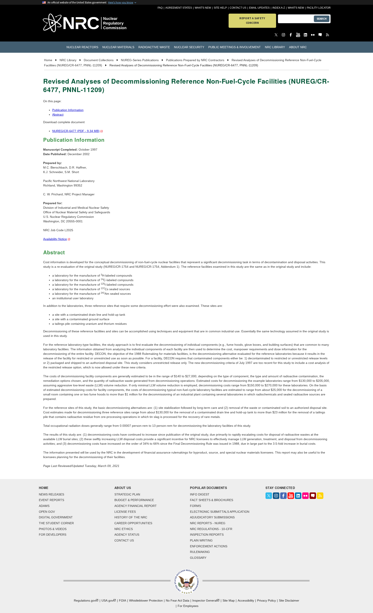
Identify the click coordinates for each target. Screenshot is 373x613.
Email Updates (259, 7)
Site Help (220, 7)
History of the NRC (130, 517)
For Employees (188, 606)
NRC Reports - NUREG (207, 523)
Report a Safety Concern (252, 20)
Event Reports (51, 500)
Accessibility (246, 600)
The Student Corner (56, 523)
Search (322, 19)
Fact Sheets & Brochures (211, 500)
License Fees (125, 511)
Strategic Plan (127, 494)
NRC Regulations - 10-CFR (211, 529)
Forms (195, 506)
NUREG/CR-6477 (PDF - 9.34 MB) (76, 131)
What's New (203, 7)
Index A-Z (278, 7)
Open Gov (47, 511)
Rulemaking (200, 552)
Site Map (229, 600)
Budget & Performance (134, 500)
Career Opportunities (133, 523)
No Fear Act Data (177, 600)
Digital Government (56, 517)
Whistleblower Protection (146, 600)
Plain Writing (201, 540)
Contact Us (238, 7)
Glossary (198, 557)
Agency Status (126, 534)
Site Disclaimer (289, 600)
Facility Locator (319, 7)
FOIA (122, 600)
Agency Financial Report (135, 506)
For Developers (52, 534)
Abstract (57, 114)
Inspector (204, 600)
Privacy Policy (266, 600)
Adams (44, 506)
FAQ (160, 7)
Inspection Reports (207, 534)
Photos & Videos (52, 529)
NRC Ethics (123, 529)
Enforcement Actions (208, 546)
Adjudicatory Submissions (212, 517)
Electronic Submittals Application (219, 511)
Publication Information (68, 110)
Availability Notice (55, 239)
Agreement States (178, 7)
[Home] (65, 23)
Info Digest (199, 494)
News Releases (51, 494)
